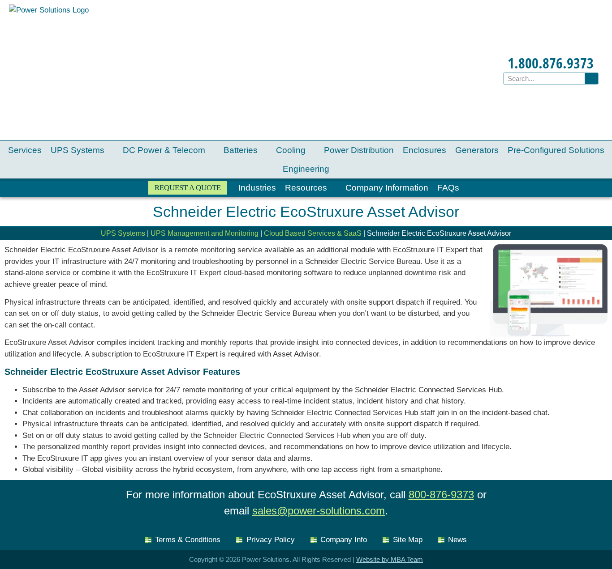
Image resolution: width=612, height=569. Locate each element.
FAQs (448, 187)
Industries (257, 187)
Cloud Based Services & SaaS (313, 233)
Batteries (241, 150)
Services (25, 150)
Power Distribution (359, 150)
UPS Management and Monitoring (205, 233)
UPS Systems (77, 150)
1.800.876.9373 (551, 62)
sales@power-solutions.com (318, 511)
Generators (477, 150)
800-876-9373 (441, 494)
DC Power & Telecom (164, 150)
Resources (306, 187)
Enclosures (424, 150)
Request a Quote (188, 187)
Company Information (386, 187)
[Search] (591, 78)
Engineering (306, 169)
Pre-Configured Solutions (556, 150)
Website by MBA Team (389, 559)
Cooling (291, 150)
